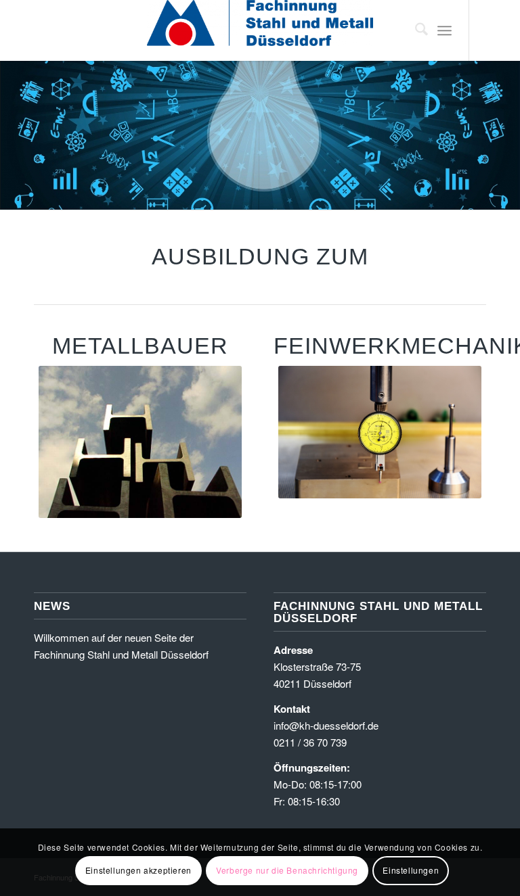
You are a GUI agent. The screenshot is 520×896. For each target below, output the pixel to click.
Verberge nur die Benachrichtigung (287, 870)
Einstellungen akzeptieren (138, 870)
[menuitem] (415, 30)
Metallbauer (140, 345)
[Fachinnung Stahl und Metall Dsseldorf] (260, 30)
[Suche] (415, 30)
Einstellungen (411, 870)
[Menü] (444, 30)
